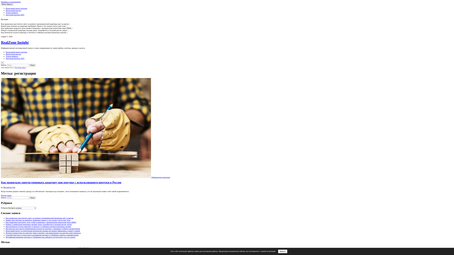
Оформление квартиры (160, 177)
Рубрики (4, 208)
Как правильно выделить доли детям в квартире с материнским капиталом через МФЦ (41, 222)
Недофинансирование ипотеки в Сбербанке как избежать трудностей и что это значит (40, 237)
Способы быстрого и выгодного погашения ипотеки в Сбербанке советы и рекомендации (42, 235)
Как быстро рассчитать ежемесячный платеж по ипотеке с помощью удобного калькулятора (43, 229)
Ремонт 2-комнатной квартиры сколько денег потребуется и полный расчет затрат (39, 224)
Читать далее (6, 195)
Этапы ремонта (12, 13)
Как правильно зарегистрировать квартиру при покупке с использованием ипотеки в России (61, 182)
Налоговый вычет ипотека (16, 8)
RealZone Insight (15, 42)
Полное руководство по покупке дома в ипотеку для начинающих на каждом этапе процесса (43, 233)
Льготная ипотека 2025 (15, 15)
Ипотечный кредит (13, 11)
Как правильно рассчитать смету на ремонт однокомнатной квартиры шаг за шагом (39, 218)
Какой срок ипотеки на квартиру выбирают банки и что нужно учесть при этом (38, 220)
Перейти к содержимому (11, 2)
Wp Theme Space (20, 67)
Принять (283, 251)
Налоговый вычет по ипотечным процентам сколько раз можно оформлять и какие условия (43, 231)
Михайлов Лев (9, 187)
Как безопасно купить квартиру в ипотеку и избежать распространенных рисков (38, 227)
